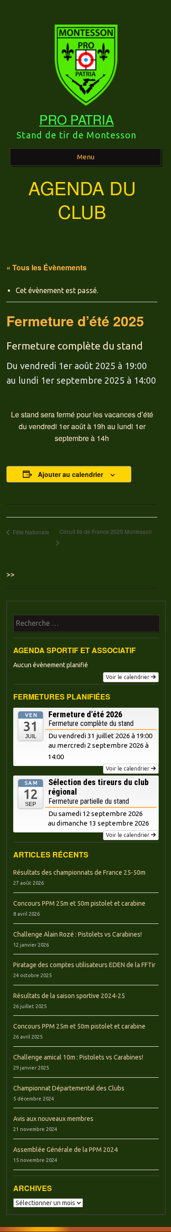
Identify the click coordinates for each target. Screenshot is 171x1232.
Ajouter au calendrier (70, 474)
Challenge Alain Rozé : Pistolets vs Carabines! (77, 934)
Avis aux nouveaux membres (53, 1118)
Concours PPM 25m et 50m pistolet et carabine (79, 903)
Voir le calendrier (128, 677)
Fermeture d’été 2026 (85, 714)
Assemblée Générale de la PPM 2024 (65, 1149)
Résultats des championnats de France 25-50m (79, 872)
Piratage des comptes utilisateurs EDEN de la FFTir (84, 964)
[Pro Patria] (85, 109)
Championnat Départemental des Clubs (68, 1088)
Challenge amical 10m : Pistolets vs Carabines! (78, 1057)
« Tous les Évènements (46, 267)
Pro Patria (76, 119)
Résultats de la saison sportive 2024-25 (69, 995)
